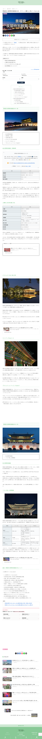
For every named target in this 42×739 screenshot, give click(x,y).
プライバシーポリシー (21, 732)
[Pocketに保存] (10, 35)
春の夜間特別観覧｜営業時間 (19, 90)
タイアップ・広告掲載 (21, 735)
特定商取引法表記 (34, 732)
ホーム (7, 732)
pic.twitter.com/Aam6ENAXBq (29, 163)
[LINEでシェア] (12, 35)
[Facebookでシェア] (5, 35)
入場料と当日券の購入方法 (19, 92)
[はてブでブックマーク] (8, 35)
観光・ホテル (5, 649)
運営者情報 (21, 734)
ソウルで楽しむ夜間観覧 (18, 101)
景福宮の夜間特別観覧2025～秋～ (19, 98)
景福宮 (15, 42)
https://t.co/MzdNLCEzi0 (18, 163)
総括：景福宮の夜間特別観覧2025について (21, 103)
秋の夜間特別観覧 (17, 100)
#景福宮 (19, 156)
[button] (14, 35)
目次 (19, 86)
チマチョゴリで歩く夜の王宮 (19, 93)
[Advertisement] (21, 264)
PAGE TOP (21, 725)
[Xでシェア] (3, 35)
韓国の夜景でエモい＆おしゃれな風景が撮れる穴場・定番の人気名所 (18, 603)
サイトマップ (7, 734)
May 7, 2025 (28, 166)
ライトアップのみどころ (18, 95)
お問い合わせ (34, 734)
